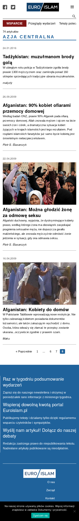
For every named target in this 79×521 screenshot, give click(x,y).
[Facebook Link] (5, 7)
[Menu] (72, 7)
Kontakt (50, 498)
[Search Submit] (74, 16)
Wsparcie (14, 23)
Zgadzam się (40, 515)
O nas (51, 482)
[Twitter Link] (13, 7)
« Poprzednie (24, 351)
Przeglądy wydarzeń (42, 23)
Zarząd (50, 490)
